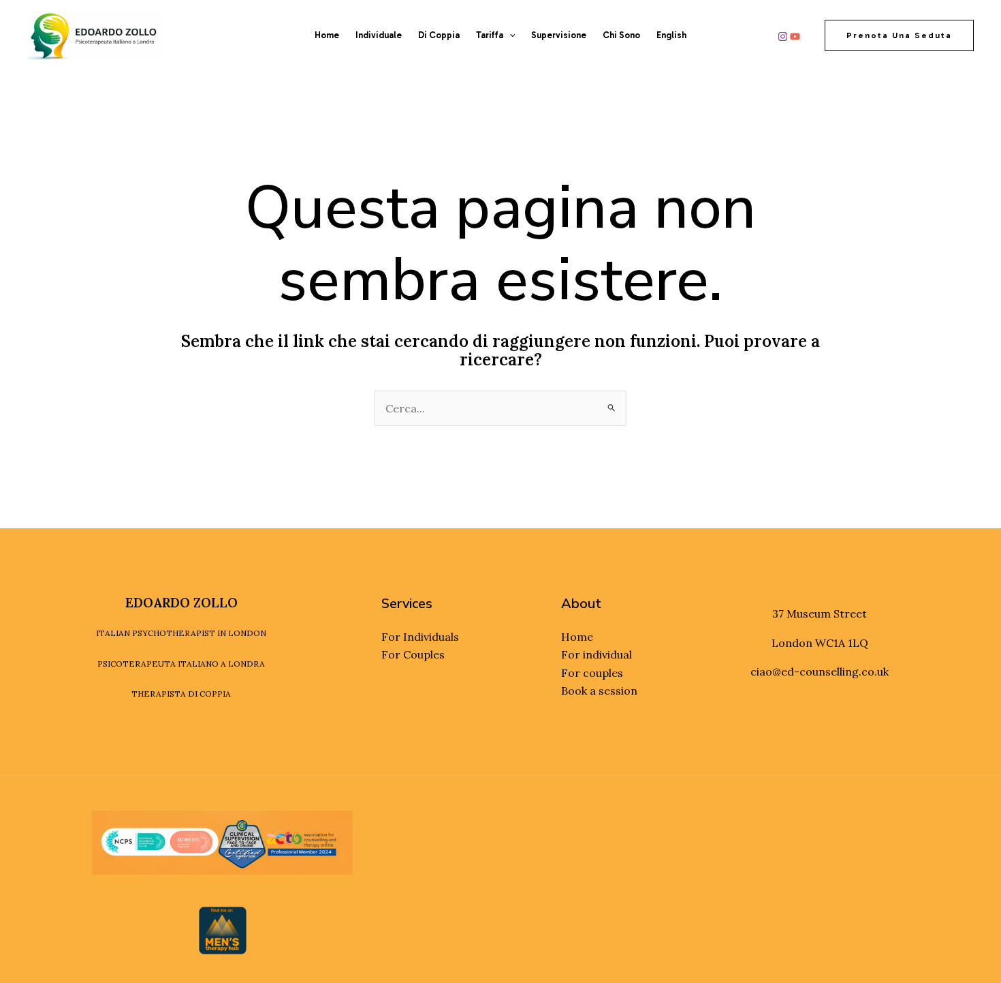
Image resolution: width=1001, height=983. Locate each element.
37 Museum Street (819, 613)
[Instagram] (783, 36)
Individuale (378, 35)
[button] (509, 35)
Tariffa (489, 35)
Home (327, 35)
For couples (592, 673)
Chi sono (621, 35)
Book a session (599, 690)
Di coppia (439, 35)
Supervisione (558, 35)
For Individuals (420, 637)
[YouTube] (795, 36)
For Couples (413, 654)
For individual (596, 654)
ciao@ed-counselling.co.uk (819, 671)
